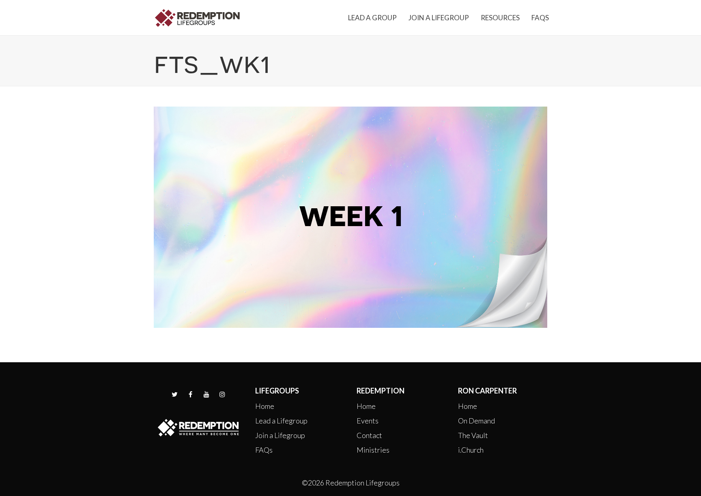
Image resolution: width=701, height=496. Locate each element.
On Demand (476, 420)
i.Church (471, 449)
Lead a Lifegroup (281, 420)
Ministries (373, 449)
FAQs (264, 449)
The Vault (473, 435)
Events (367, 420)
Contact (369, 435)
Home (264, 406)
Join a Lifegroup (280, 435)
